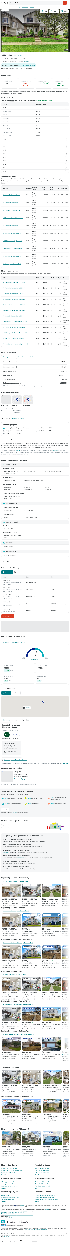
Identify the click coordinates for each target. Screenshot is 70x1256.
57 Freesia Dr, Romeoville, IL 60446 (14, 316)
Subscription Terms (58, 1228)
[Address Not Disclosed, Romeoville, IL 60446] (11, 1044)
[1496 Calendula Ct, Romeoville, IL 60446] (31, 1138)
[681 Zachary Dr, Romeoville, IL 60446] (51, 1014)
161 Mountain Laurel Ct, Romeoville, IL (14, 218)
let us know (6, 1236)
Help (65, 1228)
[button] (65, 3)
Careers (30, 1228)
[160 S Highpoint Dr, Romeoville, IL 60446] (31, 890)
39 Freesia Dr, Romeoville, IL (11, 225)
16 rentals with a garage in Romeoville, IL (16, 911)
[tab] (7, 572)
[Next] (67, 894)
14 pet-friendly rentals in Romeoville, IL (15, 881)
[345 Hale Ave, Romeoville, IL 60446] (11, 1106)
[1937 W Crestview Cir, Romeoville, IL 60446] (51, 1044)
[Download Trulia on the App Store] (11, 1221)
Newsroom (35, 1228)
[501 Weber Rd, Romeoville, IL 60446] (11, 890)
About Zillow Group (13, 1228)
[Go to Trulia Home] (5, 3)
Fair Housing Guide (23, 1228)
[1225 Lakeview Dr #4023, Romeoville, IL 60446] (31, 920)
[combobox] (38, 3)
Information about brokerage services (12, 1215)
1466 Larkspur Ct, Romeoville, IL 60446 (15, 321)
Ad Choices (11, 1229)
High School (25, 720)
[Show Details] (66, 108)
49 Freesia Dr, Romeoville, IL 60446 (14, 310)
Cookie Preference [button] (19, 1229)
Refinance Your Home (28, 65)
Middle (16, 720)
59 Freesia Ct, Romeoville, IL (11, 210)
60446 (32, 7)
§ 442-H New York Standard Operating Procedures (12, 1212)
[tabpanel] (35, 373)
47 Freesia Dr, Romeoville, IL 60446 (14, 327)
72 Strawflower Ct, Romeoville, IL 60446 (15, 344)
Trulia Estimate (9, 100)
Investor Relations (42, 1228)
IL (19, 7)
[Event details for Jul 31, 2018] (66, 604)
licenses (47, 1209)
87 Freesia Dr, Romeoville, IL (11, 202)
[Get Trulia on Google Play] (23, 1221)
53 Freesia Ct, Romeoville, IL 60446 (14, 299)
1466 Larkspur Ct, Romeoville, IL (12, 248)
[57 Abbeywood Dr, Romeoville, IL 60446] (31, 1044)
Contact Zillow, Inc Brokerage (8, 1217)
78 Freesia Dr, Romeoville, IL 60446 (14, 288)
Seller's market (35, 659)
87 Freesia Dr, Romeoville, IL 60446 (14, 305)
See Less (6, 561)
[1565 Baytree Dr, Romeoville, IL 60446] (52, 1138)
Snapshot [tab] (6, 642)
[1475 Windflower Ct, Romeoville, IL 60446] (11, 1138)
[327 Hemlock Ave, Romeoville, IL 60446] (51, 920)
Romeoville (25, 7)
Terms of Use (50, 1228)
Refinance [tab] (33, 357)
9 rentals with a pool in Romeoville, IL (15, 975)
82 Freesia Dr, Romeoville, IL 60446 (14, 282)
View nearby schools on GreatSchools (15, 760)
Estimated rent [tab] (22, 357)
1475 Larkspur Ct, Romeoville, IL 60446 (15, 333)
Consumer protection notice (27, 1215)
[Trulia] (3, 1221)
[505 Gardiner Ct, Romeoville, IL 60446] (52, 1106)
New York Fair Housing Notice (7, 1213)
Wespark (26, 61)
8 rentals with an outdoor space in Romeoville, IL (18, 1034)
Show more (6, 616)
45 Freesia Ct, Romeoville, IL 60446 (14, 338)
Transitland (22, 1205)
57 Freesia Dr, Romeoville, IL (11, 195)
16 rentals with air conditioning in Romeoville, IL (18, 943)
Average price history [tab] (18, 642)
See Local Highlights (20, 779)
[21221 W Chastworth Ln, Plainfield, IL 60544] (31, 1106)
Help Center (34, 1241)
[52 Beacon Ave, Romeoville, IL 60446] (51, 952)
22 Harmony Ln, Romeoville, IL (12, 264)
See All (6, 809)
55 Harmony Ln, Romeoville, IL (12, 233)
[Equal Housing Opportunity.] (21, 1241)
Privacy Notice (4, 1229)
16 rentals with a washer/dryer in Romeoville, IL (18, 1004)
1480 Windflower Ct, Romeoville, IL (13, 241)
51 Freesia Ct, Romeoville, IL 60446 (14, 293)
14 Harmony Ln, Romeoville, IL (12, 256)
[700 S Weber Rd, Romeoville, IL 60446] (51, 890)
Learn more (65, 763)
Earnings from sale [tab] (9, 357)
